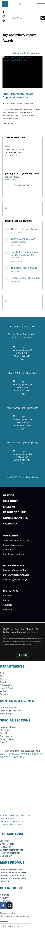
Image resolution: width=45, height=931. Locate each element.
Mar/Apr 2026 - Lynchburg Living (22, 442)
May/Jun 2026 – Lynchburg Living (22, 408)
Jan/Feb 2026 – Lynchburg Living (22, 477)
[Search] (42, 18)
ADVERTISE (18, 821)
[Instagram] (3, 16)
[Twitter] (3, 21)
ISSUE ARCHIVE (7, 818)
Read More (9, 123)
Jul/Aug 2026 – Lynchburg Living (22, 174)
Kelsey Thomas (16, 103)
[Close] (41, 1)
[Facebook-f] (3, 12)
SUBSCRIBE (5, 821)
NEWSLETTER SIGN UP (11, 824)
